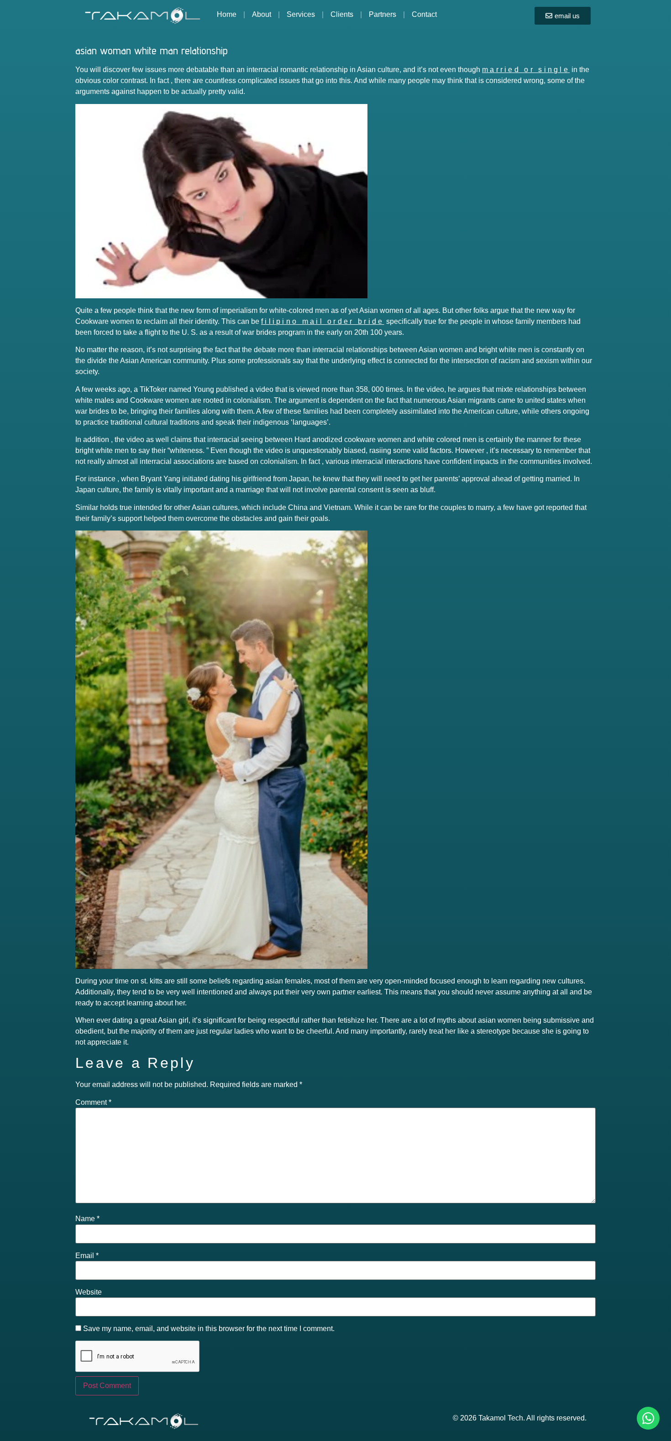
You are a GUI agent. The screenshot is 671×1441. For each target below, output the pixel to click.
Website (88, 1292)
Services (301, 14)
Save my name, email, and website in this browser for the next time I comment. (209, 1328)
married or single (526, 69)
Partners (382, 14)
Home (226, 14)
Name (87, 1219)
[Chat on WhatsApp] (648, 1418)
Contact (424, 14)
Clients (341, 14)
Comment (93, 1102)
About (261, 14)
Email (87, 1255)
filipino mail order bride (322, 321)
